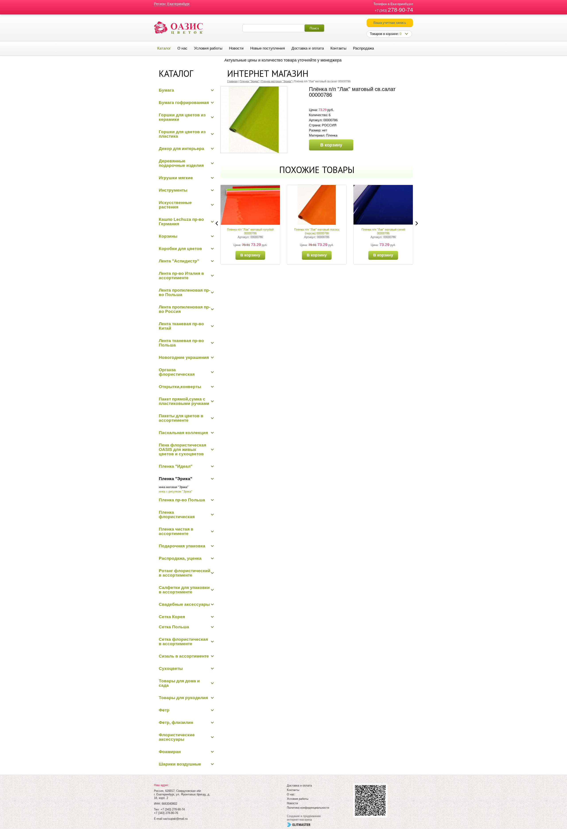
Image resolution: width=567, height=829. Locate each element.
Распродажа (363, 48)
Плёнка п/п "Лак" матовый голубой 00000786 (250, 231)
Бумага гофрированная (184, 102)
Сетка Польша (174, 627)
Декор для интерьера (181, 148)
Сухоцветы (171, 668)
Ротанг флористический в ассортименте (184, 572)
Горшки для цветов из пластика (182, 133)
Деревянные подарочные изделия (181, 163)
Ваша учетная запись (389, 23)
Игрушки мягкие (176, 177)
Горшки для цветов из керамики (182, 117)
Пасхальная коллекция (183, 432)
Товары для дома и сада (179, 683)
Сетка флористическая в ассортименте (183, 641)
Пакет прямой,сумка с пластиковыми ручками (184, 401)
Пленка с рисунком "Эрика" (173, 491)
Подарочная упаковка (182, 546)
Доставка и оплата (307, 48)
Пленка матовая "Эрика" (171, 487)
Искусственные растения (175, 204)
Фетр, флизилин (176, 722)
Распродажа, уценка (180, 558)
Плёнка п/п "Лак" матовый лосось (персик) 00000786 (317, 231)
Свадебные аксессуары (184, 604)
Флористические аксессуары (177, 737)
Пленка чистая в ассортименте (176, 531)
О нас (182, 48)
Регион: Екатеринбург (172, 4)
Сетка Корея (172, 616)
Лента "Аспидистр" (179, 261)
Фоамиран (170, 751)
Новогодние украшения (184, 357)
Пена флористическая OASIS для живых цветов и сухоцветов (182, 449)
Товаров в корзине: (385, 34)
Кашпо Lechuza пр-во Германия (181, 221)
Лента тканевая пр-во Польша (181, 342)
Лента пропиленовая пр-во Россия (184, 309)
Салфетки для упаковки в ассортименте (184, 589)
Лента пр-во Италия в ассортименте (181, 275)
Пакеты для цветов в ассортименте (181, 418)
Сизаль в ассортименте (184, 656)
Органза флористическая (177, 372)
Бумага (166, 90)
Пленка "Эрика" (175, 478)
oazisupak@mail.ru (175, 818)
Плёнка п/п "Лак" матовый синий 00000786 (383, 231)
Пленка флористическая (177, 514)
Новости (236, 48)
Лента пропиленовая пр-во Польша (184, 292)
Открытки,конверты (180, 386)
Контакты (338, 48)
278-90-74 (400, 10)
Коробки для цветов (180, 248)
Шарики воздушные (180, 764)
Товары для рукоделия (183, 697)
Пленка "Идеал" (175, 466)
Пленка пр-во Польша (182, 500)
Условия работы (208, 48)
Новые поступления (267, 48)
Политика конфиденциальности (308, 807)
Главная (232, 81)
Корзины (168, 236)
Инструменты (173, 190)
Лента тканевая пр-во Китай (181, 326)
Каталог (164, 48)
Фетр (164, 710)
